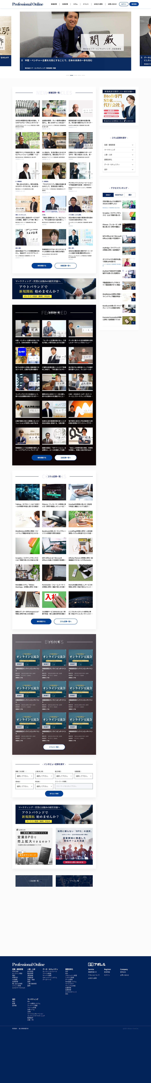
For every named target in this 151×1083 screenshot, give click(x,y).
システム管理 (69, 977)
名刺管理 (15, 981)
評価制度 (30, 977)
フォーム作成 (31, 1007)
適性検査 (30, 975)
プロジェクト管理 (71, 975)
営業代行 (15, 977)
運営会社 (123, 972)
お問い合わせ (112, 4)
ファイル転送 (47, 973)
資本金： (18, 781)
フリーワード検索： (61, 781)
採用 (28, 981)
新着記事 (54, 4)
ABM (29, 1011)
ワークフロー (69, 983)
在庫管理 (68, 990)
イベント (86, 4)
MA (28, 1001)
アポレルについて (94, 975)
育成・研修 (31, 979)
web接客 (14, 979)
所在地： (38, 781)
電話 (13, 975)
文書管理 (68, 988)
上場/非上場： (39, 771)
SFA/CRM (15, 971)
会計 (13, 1001)
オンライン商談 (17, 973)
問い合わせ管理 (17, 983)
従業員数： (78, 771)
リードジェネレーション (35, 1014)
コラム (75, 4)
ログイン (107, 975)
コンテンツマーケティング (36, 1016)
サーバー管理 (47, 975)
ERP (66, 971)
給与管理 (30, 971)
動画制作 (30, 1018)
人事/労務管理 (31, 983)
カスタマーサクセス (18, 988)
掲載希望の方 (92, 972)
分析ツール (31, 1009)
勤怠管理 (30, 973)
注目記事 (65, 4)
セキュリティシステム (50, 977)
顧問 (28, 986)
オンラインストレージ (50, 971)
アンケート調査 (32, 1005)
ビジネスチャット (71, 992)
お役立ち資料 (98, 4)
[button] (25, 776)
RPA (66, 973)
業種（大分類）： (21, 771)
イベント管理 (16, 986)
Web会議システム (71, 981)
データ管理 (69, 979)
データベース (47, 979)
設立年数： (58, 771)
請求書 (14, 1005)
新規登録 (107, 972)
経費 (13, 1003)
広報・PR (30, 1020)
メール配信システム (33, 1003)
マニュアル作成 (70, 986)
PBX (66, 994)
